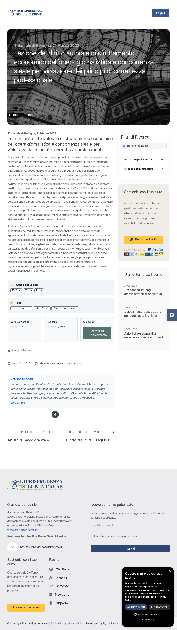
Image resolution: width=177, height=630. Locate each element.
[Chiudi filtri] (164, 137)
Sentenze (31, 115)
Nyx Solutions (110, 623)
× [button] (169, 571)
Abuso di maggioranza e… (30, 440)
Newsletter (62, 594)
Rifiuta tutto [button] (159, 606)
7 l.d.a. (39, 290)
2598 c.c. (16, 290)
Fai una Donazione (28, 607)
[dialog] (148, 597)
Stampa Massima (21, 350)
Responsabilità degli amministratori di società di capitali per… (143, 292)
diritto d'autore (42, 308)
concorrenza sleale (21, 308)
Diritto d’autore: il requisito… (90, 440)
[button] (147, 614)
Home (13, 115)
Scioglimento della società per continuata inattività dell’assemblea (142, 314)
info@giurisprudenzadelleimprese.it (41, 547)
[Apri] (172, 315)
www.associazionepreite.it (23, 530)
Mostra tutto (18, 402)
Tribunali (61, 578)
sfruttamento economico (65, 308)
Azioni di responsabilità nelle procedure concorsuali (143, 335)
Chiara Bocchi (73, 363)
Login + (160, 13)
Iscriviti (130, 548)
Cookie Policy (58, 623)
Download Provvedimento (97, 333)
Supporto (61, 603)
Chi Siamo (63, 569)
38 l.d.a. (28, 290)
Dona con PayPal (146, 239)
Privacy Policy (128, 536)
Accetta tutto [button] (136, 606)
